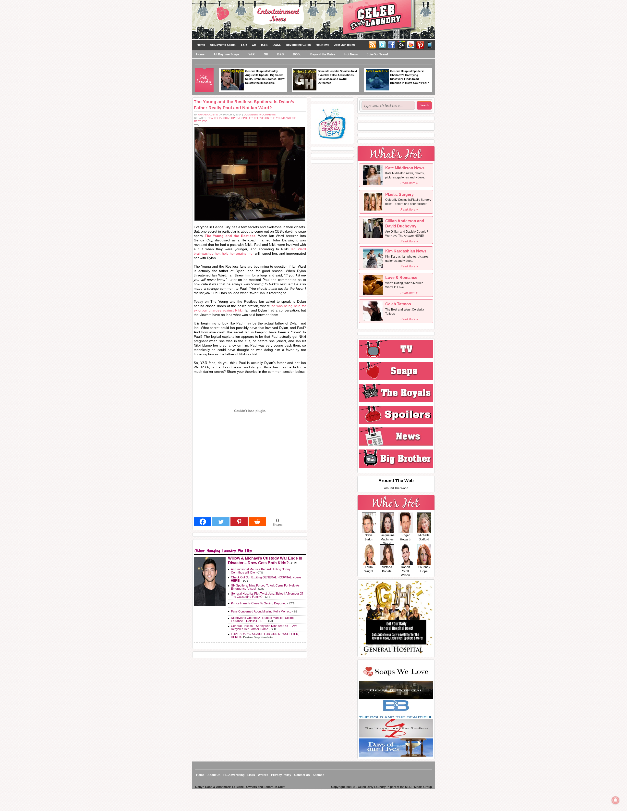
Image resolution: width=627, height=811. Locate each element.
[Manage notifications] (615, 800)
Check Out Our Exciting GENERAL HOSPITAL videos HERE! (266, 579)
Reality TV (215, 118)
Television (261, 118)
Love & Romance (401, 277)
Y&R (244, 45)
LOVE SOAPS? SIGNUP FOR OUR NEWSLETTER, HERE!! (265, 635)
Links (251, 775)
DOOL (277, 45)
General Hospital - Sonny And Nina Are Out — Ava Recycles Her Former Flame (264, 627)
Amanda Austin (208, 114)
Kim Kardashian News (405, 251)
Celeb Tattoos (398, 304)
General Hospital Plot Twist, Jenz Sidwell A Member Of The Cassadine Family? (267, 595)
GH (254, 45)
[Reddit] (257, 521)
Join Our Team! (344, 45)
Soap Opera (231, 118)
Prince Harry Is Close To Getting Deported (259, 603)
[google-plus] (401, 44)
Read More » (409, 183)
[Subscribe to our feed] (410, 44)
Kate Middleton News (404, 168)
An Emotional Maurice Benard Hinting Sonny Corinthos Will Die (260, 571)
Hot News (322, 45)
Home (201, 45)
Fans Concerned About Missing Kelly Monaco (261, 611)
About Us (213, 775)
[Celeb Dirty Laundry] (313, 19)
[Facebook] (391, 44)
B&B (264, 45)
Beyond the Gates (298, 45)
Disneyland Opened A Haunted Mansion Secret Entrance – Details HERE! (262, 619)
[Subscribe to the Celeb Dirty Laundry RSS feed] (372, 44)
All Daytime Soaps (223, 45)
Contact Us (302, 775)
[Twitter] (382, 44)
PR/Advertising (233, 775)
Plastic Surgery (399, 194)
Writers (263, 775)
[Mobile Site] (429, 44)
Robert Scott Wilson (405, 571)
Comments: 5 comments (260, 114)
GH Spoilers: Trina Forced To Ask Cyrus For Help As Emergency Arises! (265, 587)
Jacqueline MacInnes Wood (387, 539)
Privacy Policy (281, 775)
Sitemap (318, 775)
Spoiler (247, 118)
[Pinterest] (420, 44)
